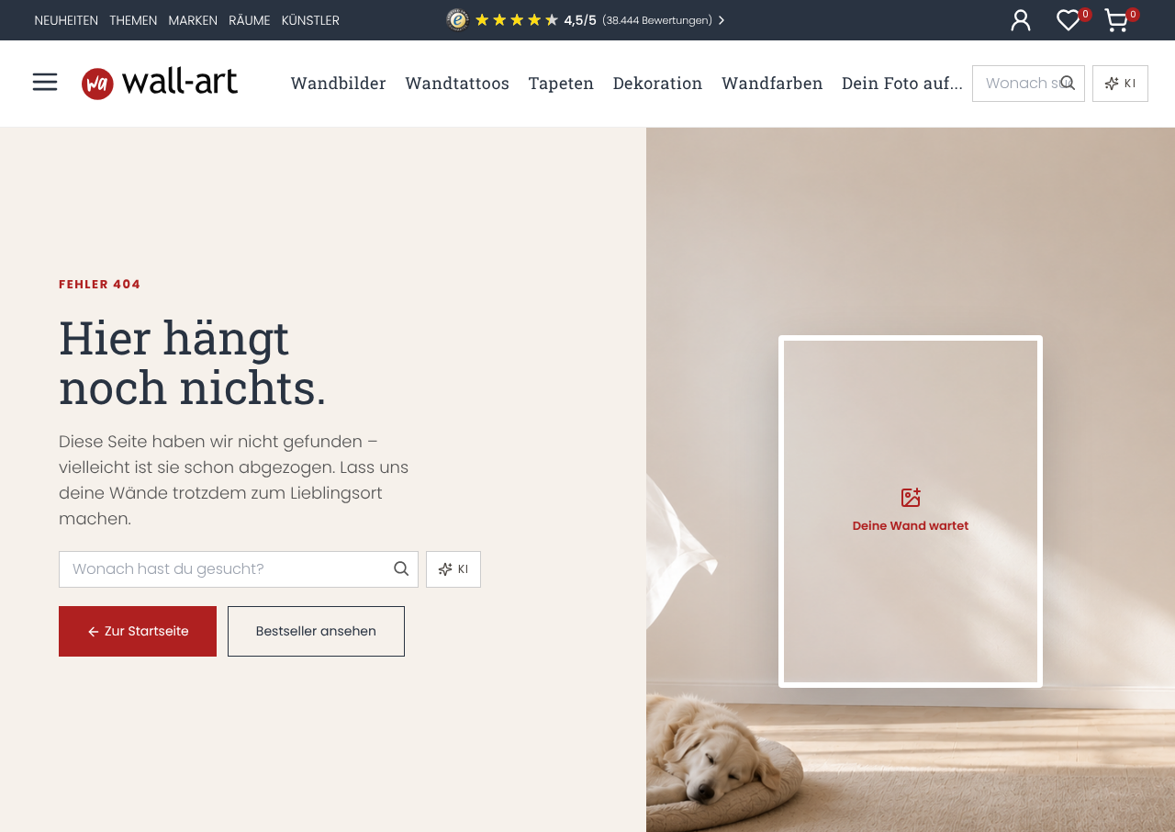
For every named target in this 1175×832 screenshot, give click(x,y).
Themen (133, 20)
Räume (249, 20)
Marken (193, 20)
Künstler (311, 20)
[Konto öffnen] (1021, 20)
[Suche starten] (1066, 83)
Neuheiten (67, 20)
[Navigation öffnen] (45, 81)
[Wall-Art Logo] (160, 83)
